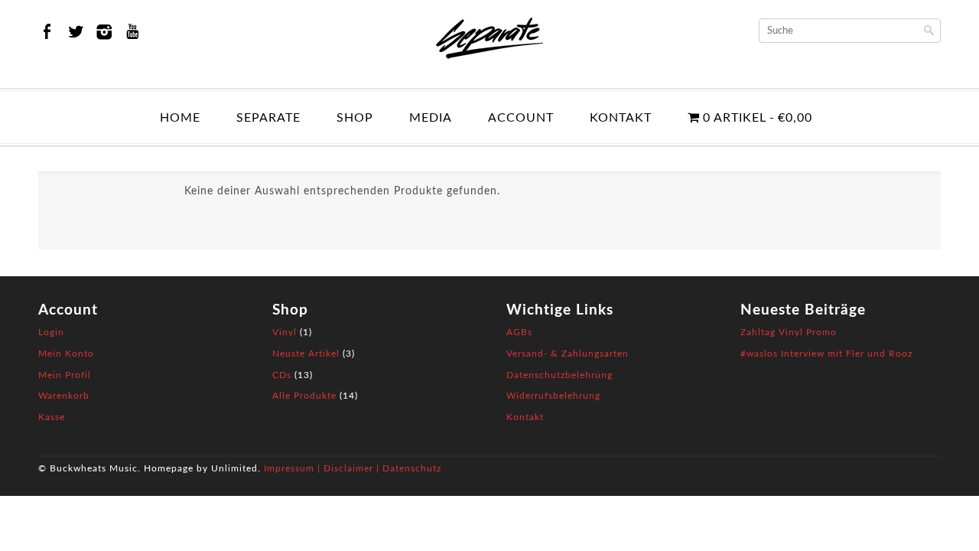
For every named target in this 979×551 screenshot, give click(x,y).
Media (430, 118)
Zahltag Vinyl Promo (788, 332)
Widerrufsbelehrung (553, 395)
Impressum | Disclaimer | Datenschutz (352, 468)
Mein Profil (64, 375)
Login (51, 332)
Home (180, 118)
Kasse (51, 417)
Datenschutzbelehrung (559, 375)
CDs (281, 375)
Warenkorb (63, 395)
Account (521, 118)
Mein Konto (66, 353)
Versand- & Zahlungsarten (567, 353)
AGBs (519, 332)
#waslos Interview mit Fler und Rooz (826, 353)
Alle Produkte (304, 395)
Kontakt (621, 118)
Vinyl (284, 332)
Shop (355, 118)
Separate (268, 118)
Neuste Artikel (306, 353)
